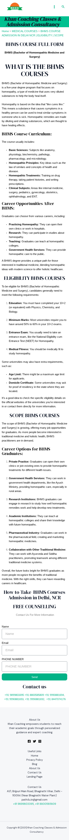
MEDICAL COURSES (25, 31)
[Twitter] (34, 741)
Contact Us (34, 772)
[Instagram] (39, 741)
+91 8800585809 (34, 695)
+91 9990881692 (34, 699)
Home (5, 31)
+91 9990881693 (14, 699)
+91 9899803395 (14, 695)
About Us (34, 768)
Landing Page (34, 776)
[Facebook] (29, 741)
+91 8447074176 (56, 699)
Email (5, 643)
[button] (63, 7)
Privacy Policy (34, 760)
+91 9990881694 (54, 695)
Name (5, 626)
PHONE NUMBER (13, 659)
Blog (34, 764)
